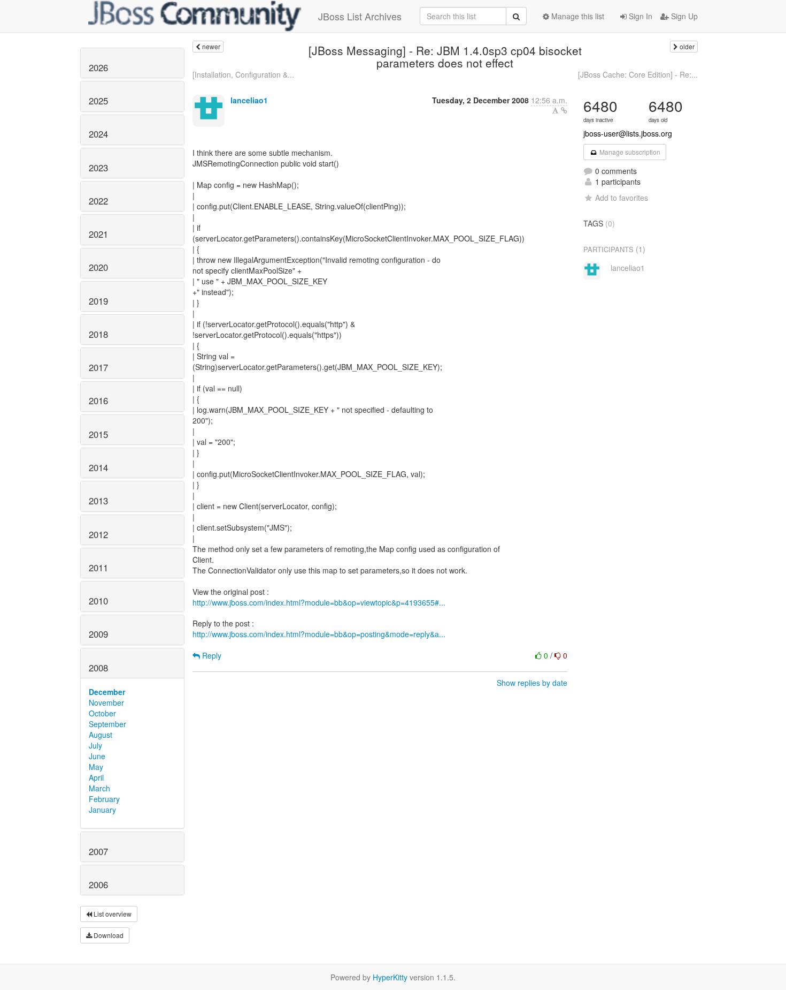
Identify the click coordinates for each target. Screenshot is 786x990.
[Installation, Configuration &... (243, 74)
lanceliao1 (249, 100)
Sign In (639, 16)
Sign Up (683, 16)
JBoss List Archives (360, 16)
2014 (98, 467)
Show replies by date (532, 682)
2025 (98, 100)
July (95, 745)
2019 (98, 300)
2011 (98, 567)
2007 (98, 851)
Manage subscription (629, 151)
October (102, 713)
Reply (210, 655)
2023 (98, 167)
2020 (98, 267)
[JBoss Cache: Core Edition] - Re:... (638, 74)
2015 (98, 434)
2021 (98, 234)
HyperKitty (390, 977)
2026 (98, 67)
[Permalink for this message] (564, 110)
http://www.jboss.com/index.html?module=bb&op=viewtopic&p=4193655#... (318, 602)
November (106, 702)
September (107, 724)
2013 (98, 500)
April (96, 777)
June (97, 756)
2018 (98, 334)
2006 (98, 884)
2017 (98, 367)
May (96, 766)
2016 (98, 400)
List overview (112, 913)
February (104, 798)
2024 (98, 133)
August (100, 734)
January (102, 809)
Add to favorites (621, 197)
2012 (98, 534)
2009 (98, 634)
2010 (98, 600)
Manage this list (576, 16)
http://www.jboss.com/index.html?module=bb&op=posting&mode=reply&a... (318, 634)
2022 (98, 200)
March (99, 788)
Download (108, 935)
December (107, 691)
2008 (98, 667)
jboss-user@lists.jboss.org (627, 133)
